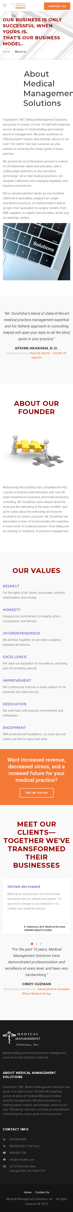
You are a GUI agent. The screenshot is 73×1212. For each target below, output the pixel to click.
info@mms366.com (22, 1159)
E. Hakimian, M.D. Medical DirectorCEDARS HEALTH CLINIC (45, 928)
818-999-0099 (18, 1139)
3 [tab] (41, 944)
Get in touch (37, 793)
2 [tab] (36, 944)
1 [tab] (32, 944)
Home (6, 51)
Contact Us (42, 1192)
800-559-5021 (18, 1146)
